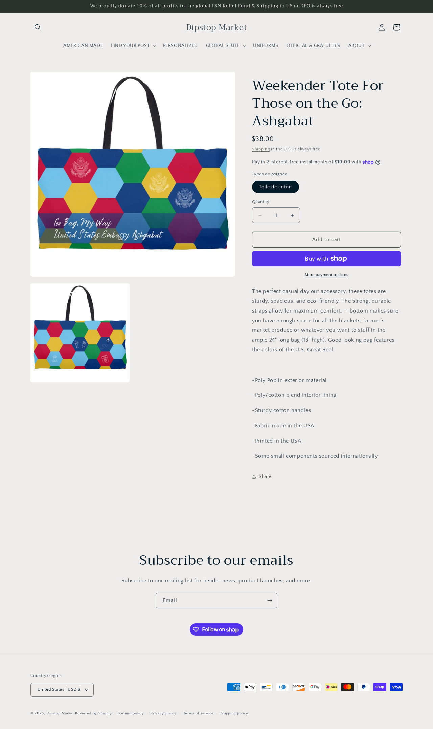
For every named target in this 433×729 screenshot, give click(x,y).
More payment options (326, 275)
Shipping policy (235, 713)
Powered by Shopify (93, 713)
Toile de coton (275, 187)
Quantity (260, 201)
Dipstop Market (60, 713)
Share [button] (265, 476)
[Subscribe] (269, 600)
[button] (37, 27)
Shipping (261, 149)
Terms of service (198, 713)
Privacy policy (164, 713)
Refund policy (131, 713)
